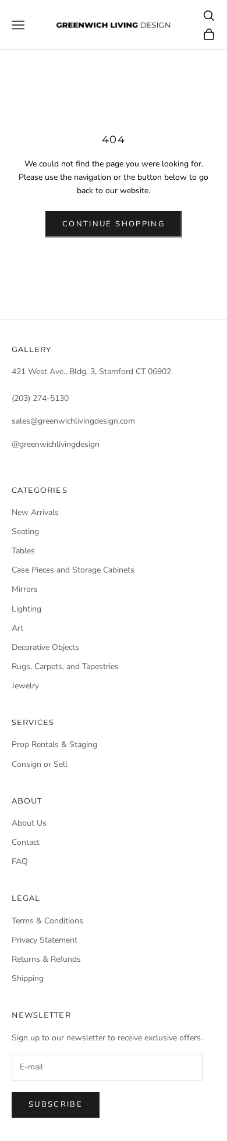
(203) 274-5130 (40, 398)
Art (17, 628)
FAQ (20, 861)
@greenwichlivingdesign (56, 444)
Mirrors (25, 589)
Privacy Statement (44, 939)
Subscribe (56, 1104)
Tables (23, 550)
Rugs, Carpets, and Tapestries (65, 666)
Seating (25, 531)
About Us (29, 823)
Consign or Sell (40, 764)
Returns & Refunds (46, 959)
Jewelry (25, 685)
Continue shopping (113, 224)
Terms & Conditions (47, 920)
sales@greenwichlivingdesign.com (73, 420)
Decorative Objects (45, 647)
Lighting (26, 608)
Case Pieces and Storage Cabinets (73, 569)
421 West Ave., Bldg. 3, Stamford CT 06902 (91, 371)
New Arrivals (35, 512)
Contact (26, 842)
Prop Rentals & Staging (54, 744)
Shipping (28, 978)
